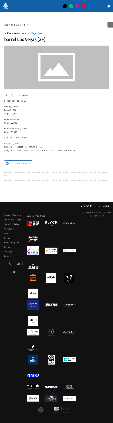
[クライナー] (69, 278)
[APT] (33, 223)
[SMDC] (33, 375)
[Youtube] (83, 6)
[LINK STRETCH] (51, 332)
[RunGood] (51, 305)
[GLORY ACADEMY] (51, 251)
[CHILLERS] (69, 305)
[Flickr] (90, 6)
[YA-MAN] (33, 293)
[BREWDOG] (33, 266)
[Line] (71, 6)
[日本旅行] (33, 251)
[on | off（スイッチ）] (33, 387)
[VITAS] (51, 278)
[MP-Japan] (61, 410)
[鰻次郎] (33, 360)
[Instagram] (77, 6)
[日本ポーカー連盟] (69, 387)
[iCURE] (33, 332)
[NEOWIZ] (69, 398)
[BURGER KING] (33, 278)
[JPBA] (41, 410)
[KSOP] (33, 398)
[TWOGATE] (69, 251)
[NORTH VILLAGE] (51, 360)
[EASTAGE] (51, 387)
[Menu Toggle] (99, 6)
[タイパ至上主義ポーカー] (33, 239)
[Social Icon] (10, 264)
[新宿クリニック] (33, 348)
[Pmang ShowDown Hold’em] (51, 398)
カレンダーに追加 (18, 163)
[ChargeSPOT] (69, 360)
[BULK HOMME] (33, 321)
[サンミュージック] (69, 223)
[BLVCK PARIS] (51, 223)
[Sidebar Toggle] (110, 25)
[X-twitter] (65, 6)
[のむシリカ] (33, 305)
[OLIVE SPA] (69, 332)
